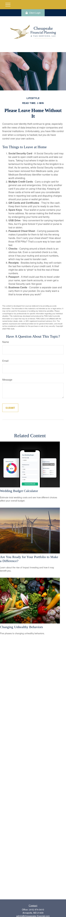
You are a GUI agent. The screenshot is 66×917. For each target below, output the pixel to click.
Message (7, 379)
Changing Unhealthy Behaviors (21, 627)
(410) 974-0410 (36, 909)
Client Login (35, 12)
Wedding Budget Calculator (19, 491)
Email (5, 360)
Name (5, 342)
